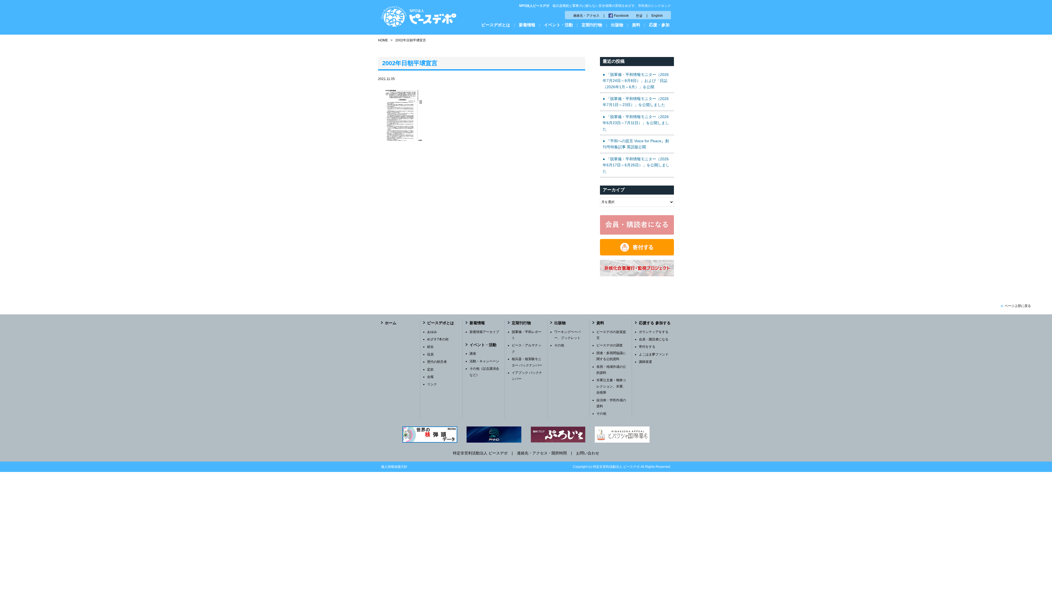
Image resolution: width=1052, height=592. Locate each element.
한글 (639, 16)
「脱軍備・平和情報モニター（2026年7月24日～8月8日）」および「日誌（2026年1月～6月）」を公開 (636, 80)
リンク (432, 384)
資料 (636, 24)
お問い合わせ (587, 453)
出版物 (617, 24)
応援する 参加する (655, 323)
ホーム (390, 323)
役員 (430, 354)
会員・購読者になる (653, 339)
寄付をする (647, 347)
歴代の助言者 (437, 362)
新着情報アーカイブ (484, 332)
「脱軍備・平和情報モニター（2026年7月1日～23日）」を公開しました (636, 101)
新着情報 (527, 24)
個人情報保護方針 (394, 467)
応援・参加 (659, 24)
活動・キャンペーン (484, 361)
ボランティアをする (653, 332)
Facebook (621, 16)
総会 (430, 347)
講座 (473, 353)
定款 (430, 369)
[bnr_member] (637, 233)
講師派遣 (645, 362)
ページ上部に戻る (1015, 306)
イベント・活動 (558, 24)
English (657, 16)
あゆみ (432, 332)
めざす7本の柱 (438, 339)
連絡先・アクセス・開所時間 (542, 453)
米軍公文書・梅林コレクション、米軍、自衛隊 (611, 386)
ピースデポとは (495, 24)
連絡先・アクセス (586, 16)
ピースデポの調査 (609, 345)
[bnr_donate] (637, 254)
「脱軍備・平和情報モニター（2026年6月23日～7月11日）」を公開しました (636, 123)
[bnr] (637, 275)
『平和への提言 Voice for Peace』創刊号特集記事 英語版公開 (636, 144)
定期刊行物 (592, 24)
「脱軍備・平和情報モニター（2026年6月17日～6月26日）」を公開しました (636, 165)
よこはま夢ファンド (653, 354)
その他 (559, 345)
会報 (430, 377)
